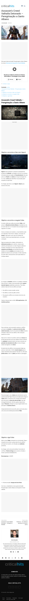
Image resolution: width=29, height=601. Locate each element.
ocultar (8, 87)
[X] (15, 551)
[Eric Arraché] (14, 533)
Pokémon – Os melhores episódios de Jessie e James (22, 523)
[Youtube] (18, 551)
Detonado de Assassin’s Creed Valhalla (15, 63)
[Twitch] (15, 558)
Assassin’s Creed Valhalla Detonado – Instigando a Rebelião (7, 523)
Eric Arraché (4, 22)
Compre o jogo (6, 83)
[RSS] (12, 558)
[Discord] (2, 558)
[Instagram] (13, 551)
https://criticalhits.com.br (14, 541)
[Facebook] (10, 551)
